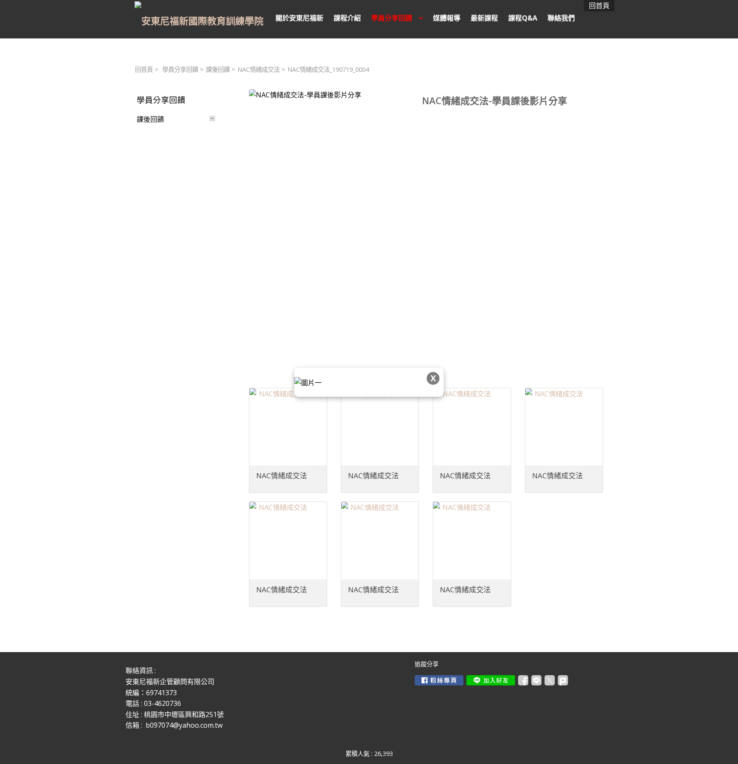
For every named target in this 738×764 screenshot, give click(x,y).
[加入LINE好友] (490, 680)
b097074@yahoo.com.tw (184, 725)
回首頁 (144, 69)
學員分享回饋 (180, 69)
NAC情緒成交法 (258, 69)
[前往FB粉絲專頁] (439, 680)
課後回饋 (218, 69)
